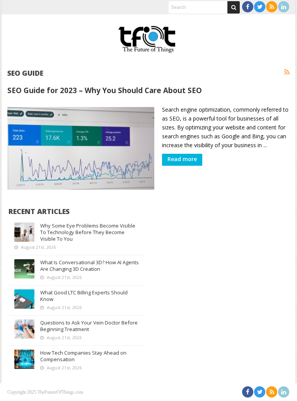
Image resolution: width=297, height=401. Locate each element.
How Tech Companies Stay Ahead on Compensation (83, 356)
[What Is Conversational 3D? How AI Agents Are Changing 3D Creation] (24, 269)
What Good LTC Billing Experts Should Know (84, 295)
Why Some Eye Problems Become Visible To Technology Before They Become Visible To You (87, 232)
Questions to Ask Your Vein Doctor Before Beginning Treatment (89, 326)
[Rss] (272, 6)
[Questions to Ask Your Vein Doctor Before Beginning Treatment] (24, 329)
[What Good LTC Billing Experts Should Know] (24, 299)
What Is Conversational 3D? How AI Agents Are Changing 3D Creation (89, 265)
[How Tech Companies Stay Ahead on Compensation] (24, 359)
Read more (182, 159)
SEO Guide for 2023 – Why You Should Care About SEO (104, 90)
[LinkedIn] (284, 6)
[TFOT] (148, 36)
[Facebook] (248, 6)
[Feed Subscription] (287, 72)
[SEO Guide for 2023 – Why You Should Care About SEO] (80, 148)
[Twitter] (260, 6)
